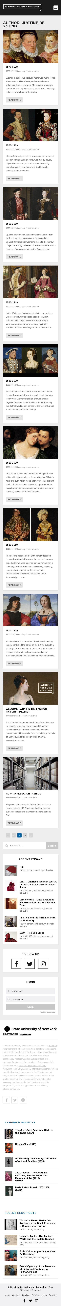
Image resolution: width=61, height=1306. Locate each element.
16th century (20, 71)
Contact (16, 1295)
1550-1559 (12, 224)
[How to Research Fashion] (30, 773)
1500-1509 (12, 630)
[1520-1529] (30, 442)
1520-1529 (12, 463)
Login (30, 1007)
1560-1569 (12, 145)
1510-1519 (12, 545)
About (7, 1295)
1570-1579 (12, 67)
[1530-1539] (30, 360)
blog (21, 716)
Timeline (26, 1295)
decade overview (32, 71)
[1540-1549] (30, 282)
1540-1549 (12, 302)
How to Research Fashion (23, 794)
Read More (14, 100)
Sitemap (35, 1295)
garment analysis (30, 716)
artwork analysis (12, 716)
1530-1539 (12, 381)
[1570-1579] (30, 46)
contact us (14, 1089)
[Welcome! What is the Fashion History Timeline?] (30, 688)
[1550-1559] (30, 203)
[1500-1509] (30, 610)
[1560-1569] (30, 125)
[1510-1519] (30, 524)
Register (53, 1295)
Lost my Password (47, 1012)
